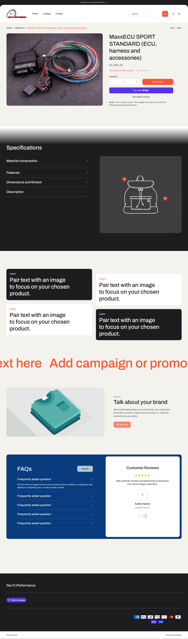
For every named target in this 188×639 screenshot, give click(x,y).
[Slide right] (145, 516)
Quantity (113, 76)
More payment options (141, 96)
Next (179, 28)
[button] (179, 14)
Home (9, 28)
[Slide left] (140, 516)
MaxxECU (20, 28)
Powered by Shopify (174, 635)
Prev (172, 28)
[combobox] (148, 14)
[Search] (165, 14)
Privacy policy (11, 635)
